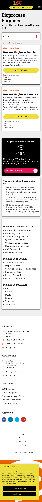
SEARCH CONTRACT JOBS (21, 7)
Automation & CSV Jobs (16, 263)
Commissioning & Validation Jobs (20, 269)
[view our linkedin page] (10, 419)
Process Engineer (10, 392)
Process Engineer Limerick (20, 94)
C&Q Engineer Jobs (14, 249)
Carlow (8, 292)
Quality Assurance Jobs (16, 240)
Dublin (8, 295)
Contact (21, 434)
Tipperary (9, 301)
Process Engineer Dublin (19, 52)
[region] (19, 482)
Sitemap (21, 438)
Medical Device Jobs (14, 275)
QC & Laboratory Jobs (15, 278)
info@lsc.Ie (10, 348)
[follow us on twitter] (17, 419)
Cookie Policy (21, 441)
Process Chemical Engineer (14, 396)
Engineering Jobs (13, 272)
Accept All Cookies (19, 488)
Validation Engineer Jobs (16, 243)
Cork (7, 289)
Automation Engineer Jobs (17, 236)
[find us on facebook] (4, 419)
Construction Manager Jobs (18, 230)
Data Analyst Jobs (13, 233)
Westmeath (10, 304)
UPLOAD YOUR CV (14, 171)
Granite (31, 452)
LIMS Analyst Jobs (13, 252)
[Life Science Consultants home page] (21, 3)
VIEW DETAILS (21, 70)
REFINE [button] (6, 36)
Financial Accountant (11, 400)
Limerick (9, 298)
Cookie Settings (19, 494)
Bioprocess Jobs (12, 266)
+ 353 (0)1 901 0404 (14, 372)
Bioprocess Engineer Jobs (17, 246)
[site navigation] (39, 7)
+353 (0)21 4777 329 (15, 340)
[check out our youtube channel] (23, 419)
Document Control (10, 403)
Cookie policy (13, 483)
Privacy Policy (21, 445)
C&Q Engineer (8, 389)
